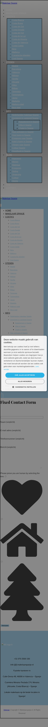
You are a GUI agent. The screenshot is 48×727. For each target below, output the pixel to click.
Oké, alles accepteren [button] (25, 375)
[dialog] (24, 363)
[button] (24, 387)
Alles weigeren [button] (25, 381)
